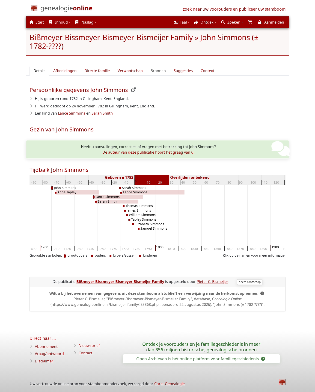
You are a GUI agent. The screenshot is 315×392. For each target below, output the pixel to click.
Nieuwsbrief (89, 345)
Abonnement (46, 346)
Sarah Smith (102, 113)
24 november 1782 (88, 106)
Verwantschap (130, 70)
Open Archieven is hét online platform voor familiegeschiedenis (198, 359)
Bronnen (158, 70)
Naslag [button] (86, 22)
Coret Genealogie (169, 383)
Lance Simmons (71, 113)
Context (207, 70)
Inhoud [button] (61, 22)
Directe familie (97, 70)
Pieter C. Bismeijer (212, 281)
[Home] (282, 382)
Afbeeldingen (65, 70)
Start (39, 22)
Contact (85, 353)
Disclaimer (44, 361)
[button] (181, 22)
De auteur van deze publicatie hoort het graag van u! (148, 152)
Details (39, 70)
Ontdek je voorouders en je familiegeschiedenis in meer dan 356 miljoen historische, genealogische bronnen (201, 346)
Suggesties (183, 70)
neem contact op (250, 282)
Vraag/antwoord (49, 353)
